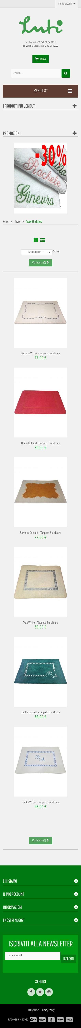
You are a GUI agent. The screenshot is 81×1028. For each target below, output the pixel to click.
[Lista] (42, 240)
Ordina (55, 251)
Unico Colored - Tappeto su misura (40, 443)
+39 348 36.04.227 (45, 42)
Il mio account (13, 894)
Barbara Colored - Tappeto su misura (40, 533)
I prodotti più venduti (19, 106)
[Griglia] (36, 240)
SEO (29, 1010)
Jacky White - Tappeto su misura (40, 802)
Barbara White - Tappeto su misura (40, 353)
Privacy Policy (47, 1010)
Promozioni (12, 133)
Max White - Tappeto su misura (40, 623)
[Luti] (41, 25)
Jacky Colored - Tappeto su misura (40, 712)
